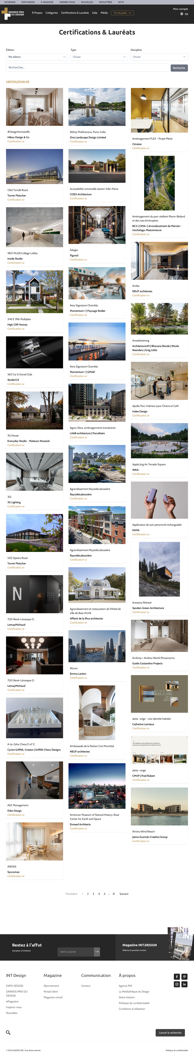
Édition (10, 50)
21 (114, 894)
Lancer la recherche (170, 1032)
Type (73, 50)
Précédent (71, 894)
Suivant (124, 894)
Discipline (136, 50)
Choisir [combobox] (77, 57)
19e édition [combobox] (14, 57)
